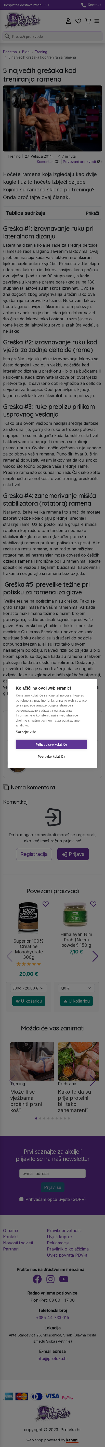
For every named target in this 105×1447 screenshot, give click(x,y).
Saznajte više (26, 732)
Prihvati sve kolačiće (51, 744)
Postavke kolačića (51, 756)
